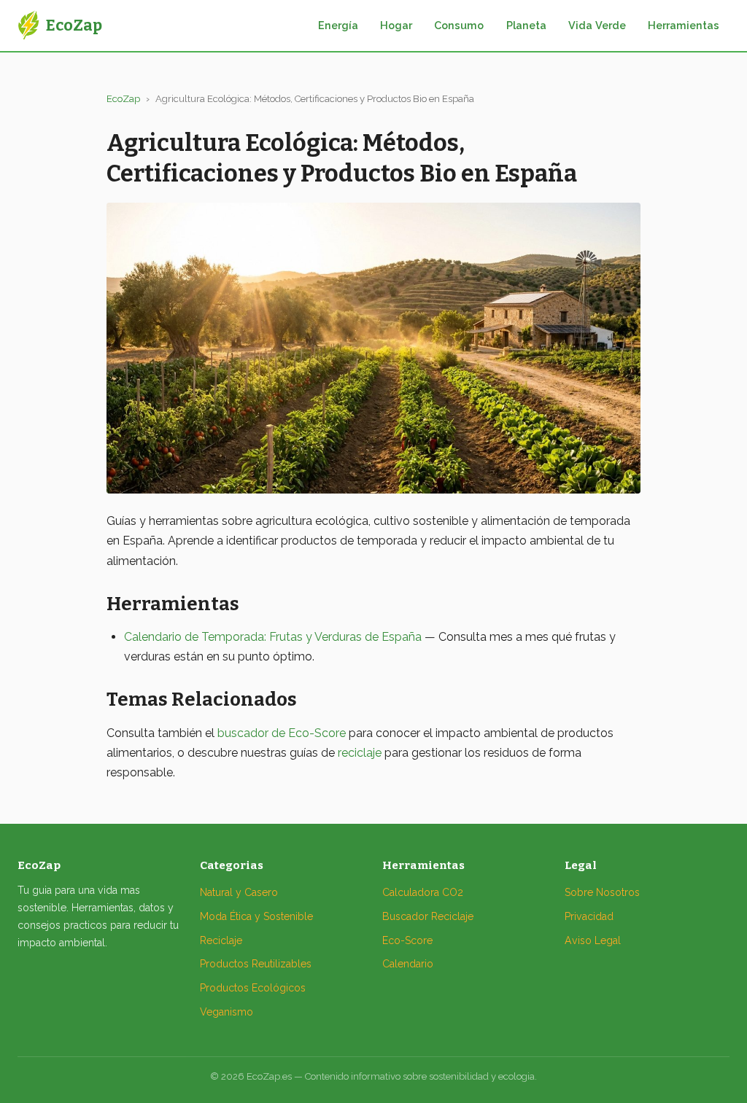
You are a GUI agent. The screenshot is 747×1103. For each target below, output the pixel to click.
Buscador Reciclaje (427, 916)
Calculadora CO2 (422, 892)
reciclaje (360, 753)
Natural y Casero (239, 892)
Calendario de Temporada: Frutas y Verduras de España (273, 637)
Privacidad (589, 916)
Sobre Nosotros (602, 892)
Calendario (407, 964)
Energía (338, 25)
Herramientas (683, 25)
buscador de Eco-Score (281, 733)
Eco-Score (407, 940)
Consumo (459, 25)
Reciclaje (221, 940)
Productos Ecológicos (253, 988)
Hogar (396, 25)
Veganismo (226, 1012)
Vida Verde (597, 25)
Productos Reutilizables (255, 964)
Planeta (526, 25)
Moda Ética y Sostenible (256, 916)
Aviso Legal (593, 940)
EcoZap (123, 98)
